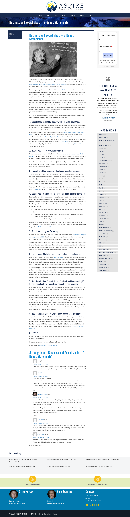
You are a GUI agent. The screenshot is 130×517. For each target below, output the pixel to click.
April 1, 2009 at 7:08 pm (40, 397)
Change (101, 148)
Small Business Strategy (106, 252)
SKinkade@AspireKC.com (17, 504)
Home (40, 15)
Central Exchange (62, 90)
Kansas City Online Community (54, 137)
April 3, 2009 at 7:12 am (40, 423)
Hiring (100, 191)
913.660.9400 (92, 505)
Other (100, 221)
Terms (106, 66)
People (101, 225)
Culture (101, 157)
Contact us (90, 491)
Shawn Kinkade (42, 394)
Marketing (102, 206)
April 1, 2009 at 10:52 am (40, 376)
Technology (102, 264)
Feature (101, 170)
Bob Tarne (40, 420)
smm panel (40, 434)
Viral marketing (58, 257)
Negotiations (102, 212)
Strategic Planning (104, 258)
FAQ (90, 15)
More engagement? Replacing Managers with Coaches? (102, 459)
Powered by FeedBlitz (107, 63)
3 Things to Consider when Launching (58, 466)
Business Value (103, 145)
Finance (101, 173)
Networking (102, 215)
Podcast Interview (104, 228)
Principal (50, 501)
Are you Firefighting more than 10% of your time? (62, 459)
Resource (102, 240)
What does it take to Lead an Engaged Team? (99, 466)
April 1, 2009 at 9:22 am (40, 364)
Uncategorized (103, 267)
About (48, 15)
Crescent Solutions (79, 144)
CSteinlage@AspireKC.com (55, 504)
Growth (101, 188)
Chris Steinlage (64, 491)
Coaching (101, 154)
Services (72, 15)
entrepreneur (103, 167)
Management (103, 203)
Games (101, 182)
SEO (100, 246)
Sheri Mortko (41, 373)
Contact (82, 15)
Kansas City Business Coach (48, 345)
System (101, 261)
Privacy (112, 66)
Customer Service (104, 160)
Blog (56, 15)
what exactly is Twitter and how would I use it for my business (47, 84)
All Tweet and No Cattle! (45, 227)
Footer (101, 176)
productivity (102, 234)
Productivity (102, 237)
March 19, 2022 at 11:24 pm (41, 437)
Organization (102, 218)
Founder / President (15, 501)
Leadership (102, 197)
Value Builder (103, 270)
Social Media (102, 255)
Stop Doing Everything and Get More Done (22, 466)
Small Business (103, 249)
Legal (100, 200)
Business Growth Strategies (107, 140)
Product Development (105, 231)
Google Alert (37, 189)
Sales (100, 243)
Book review (102, 137)
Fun (100, 179)
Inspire (101, 194)
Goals (100, 185)
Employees (102, 163)
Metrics (101, 209)
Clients (64, 15)
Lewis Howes (65, 141)
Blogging (101, 134)
